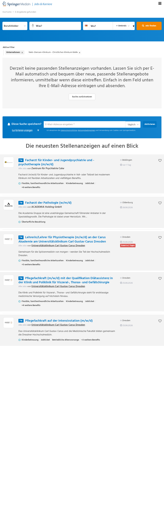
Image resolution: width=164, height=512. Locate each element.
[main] (82, 179)
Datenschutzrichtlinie (69, 130)
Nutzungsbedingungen (86, 130)
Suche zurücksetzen (82, 97)
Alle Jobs (22, 168)
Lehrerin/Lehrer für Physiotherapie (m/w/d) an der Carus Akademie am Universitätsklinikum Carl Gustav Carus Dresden (62, 239)
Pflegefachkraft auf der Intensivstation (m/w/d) (59, 320)
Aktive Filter (9, 47)
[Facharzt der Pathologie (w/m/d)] (8, 204)
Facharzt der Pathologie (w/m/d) (48, 202)
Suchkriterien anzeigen (22, 131)
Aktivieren (149, 124)
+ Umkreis (121, 26)
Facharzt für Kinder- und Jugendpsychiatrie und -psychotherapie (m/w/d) (56, 162)
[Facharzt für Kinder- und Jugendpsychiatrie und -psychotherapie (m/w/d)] (8, 162)
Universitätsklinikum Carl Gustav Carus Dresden (58, 245)
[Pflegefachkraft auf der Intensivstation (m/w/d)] (8, 322)
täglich (131, 125)
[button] (133, 25)
